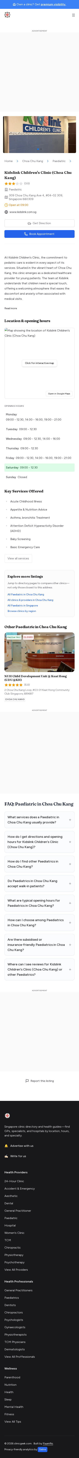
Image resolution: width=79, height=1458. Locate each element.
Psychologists (13, 1320)
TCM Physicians (15, 1342)
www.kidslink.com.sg (23, 212)
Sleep (8, 1399)
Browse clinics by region (22, 611)
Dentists (10, 1305)
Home (8, 161)
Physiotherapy (13, 1255)
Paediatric (59, 161)
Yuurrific (48, 1443)
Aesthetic (11, 1196)
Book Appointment (41, 234)
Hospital (10, 1225)
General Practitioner (17, 1210)
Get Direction (42, 223)
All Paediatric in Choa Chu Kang (26, 594)
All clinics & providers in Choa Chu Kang (30, 600)
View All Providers (16, 1269)
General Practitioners (18, 1290)
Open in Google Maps (60, 393)
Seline (42, 1449)
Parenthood (12, 1377)
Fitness (9, 1414)
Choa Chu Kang (32, 161)
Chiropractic (12, 1247)
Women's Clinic (14, 1233)
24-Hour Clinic (14, 1181)
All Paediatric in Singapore (23, 605)
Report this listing (42, 1081)
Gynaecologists (14, 1327)
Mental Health (13, 1407)
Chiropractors (13, 1312)
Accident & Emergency (19, 1188)
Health (8, 1392)
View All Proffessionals (19, 1356)
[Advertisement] (39, 72)
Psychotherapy (14, 1262)
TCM (7, 1240)
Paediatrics (11, 1297)
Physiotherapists (15, 1334)
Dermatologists (14, 1349)
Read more (10, 308)
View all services (18, 558)
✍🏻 (15, 1156)
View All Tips (12, 1421)
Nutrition (10, 1384)
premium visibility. (53, 4)
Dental (8, 1203)
